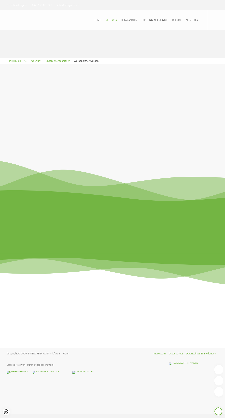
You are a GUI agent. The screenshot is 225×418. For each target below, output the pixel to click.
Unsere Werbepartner (58, 60)
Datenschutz (176, 353)
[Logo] (25, 20)
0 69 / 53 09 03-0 (42, 5)
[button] (212, 20)
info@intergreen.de (68, 5)
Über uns (36, 60)
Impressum (159, 353)
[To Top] (218, 411)
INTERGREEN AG (18, 60)
